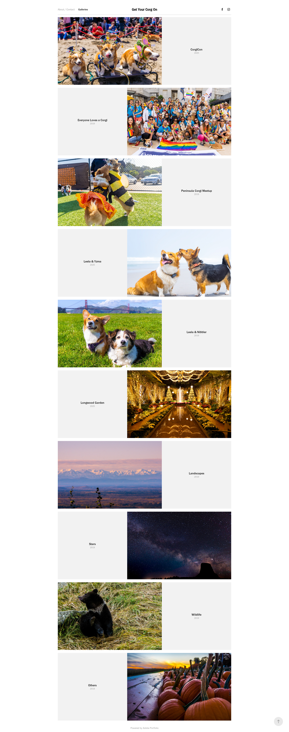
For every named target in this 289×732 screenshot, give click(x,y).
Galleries (83, 9)
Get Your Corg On (144, 9)
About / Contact (66, 9)
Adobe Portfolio (150, 728)
